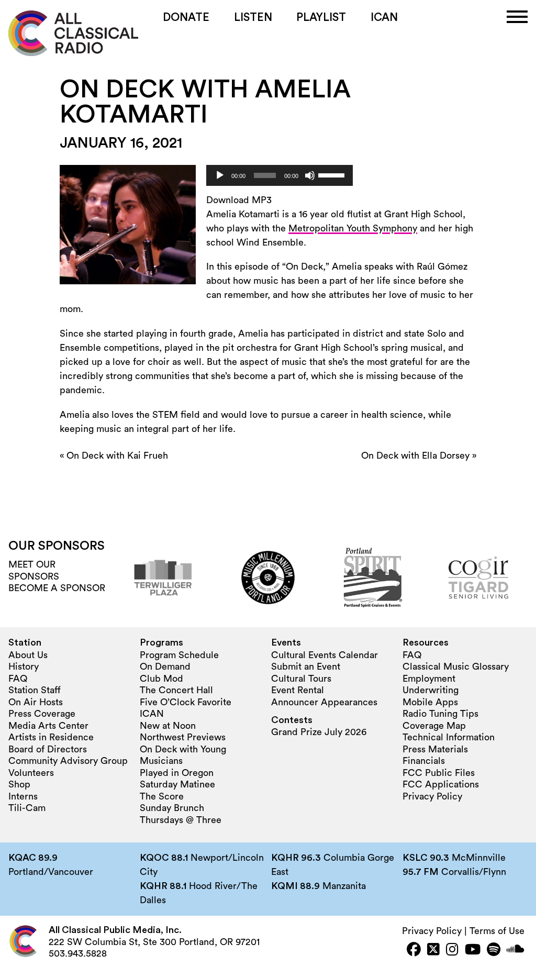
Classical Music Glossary (456, 666)
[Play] (220, 175)
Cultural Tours (301, 678)
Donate (186, 17)
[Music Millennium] (268, 577)
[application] (279, 175)
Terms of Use (497, 931)
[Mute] (310, 175)
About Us (28, 655)
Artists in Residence (51, 737)
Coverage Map (434, 725)
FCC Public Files (439, 773)
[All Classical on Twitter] (433, 950)
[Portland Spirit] (373, 577)
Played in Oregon (177, 773)
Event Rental (297, 690)
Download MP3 (239, 200)
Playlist (321, 17)
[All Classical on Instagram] (452, 950)
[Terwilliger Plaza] (163, 577)
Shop (19, 784)
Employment (429, 678)
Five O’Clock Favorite (185, 702)
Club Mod (161, 678)
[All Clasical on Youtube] (473, 950)
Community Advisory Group (68, 760)
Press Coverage (41, 713)
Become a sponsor (56, 588)
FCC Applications (441, 784)
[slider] (333, 174)
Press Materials (435, 749)
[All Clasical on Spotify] (493, 950)
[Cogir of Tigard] (478, 577)
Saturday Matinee (177, 784)
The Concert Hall (176, 690)
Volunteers (31, 773)
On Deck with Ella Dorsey (415, 455)
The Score (162, 796)
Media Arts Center (48, 725)
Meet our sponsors (33, 570)
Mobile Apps (430, 702)
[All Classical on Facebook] (414, 950)
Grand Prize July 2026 (318, 732)
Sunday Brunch (172, 808)
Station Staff (34, 690)
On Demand (165, 666)
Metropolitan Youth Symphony (352, 228)
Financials (424, 760)
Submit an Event (305, 666)
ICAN (384, 17)
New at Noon (168, 725)
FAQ (17, 678)
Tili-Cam (27, 808)
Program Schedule (179, 655)
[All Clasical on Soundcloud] (515, 950)
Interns (23, 796)
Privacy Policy (432, 796)
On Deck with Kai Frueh (117, 455)
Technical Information (449, 737)
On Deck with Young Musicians (183, 755)
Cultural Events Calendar (324, 655)
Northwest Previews (183, 737)
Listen (253, 17)
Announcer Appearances (324, 702)
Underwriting (431, 690)
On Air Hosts (35, 702)
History (23, 666)
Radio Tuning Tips (440, 713)
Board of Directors (47, 749)
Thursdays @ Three (180, 820)
